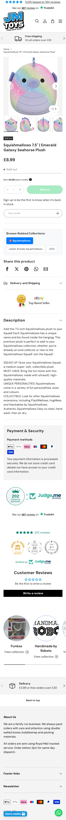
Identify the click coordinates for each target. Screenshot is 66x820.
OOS (51, 248)
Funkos (16, 646)
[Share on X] (16, 269)
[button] (52, 21)
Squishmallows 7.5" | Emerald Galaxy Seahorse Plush (29, 52)
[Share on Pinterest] (26, 269)
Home (6, 49)
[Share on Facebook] (7, 269)
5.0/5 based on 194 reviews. (43, 2)
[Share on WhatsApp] (36, 269)
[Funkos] (16, 628)
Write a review (33, 593)
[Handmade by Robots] (46, 628)
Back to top (33, 700)
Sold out (45, 189)
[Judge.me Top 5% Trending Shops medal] (50, 547)
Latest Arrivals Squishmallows (25, 248)
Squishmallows (19, 240)
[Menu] (60, 21)
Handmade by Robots (46, 648)
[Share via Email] (45, 269)
